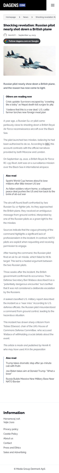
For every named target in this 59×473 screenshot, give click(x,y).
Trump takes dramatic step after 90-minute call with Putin (28, 364)
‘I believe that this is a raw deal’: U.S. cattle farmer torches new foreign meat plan (27, 111)
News (25, 17)
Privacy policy (10, 429)
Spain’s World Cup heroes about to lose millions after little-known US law (27, 182)
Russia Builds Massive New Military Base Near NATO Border (30, 380)
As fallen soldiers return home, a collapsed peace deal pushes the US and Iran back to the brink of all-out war (30, 191)
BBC (47, 144)
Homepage (11, 17)
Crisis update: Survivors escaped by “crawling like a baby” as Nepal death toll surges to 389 (30, 103)
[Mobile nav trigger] (53, 5)
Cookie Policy (10, 433)
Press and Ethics (12, 447)
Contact (7, 443)
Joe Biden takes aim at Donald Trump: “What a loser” (30, 372)
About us (8, 438)
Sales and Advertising (14, 452)
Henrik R (11, 35)
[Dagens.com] (24, 5)
